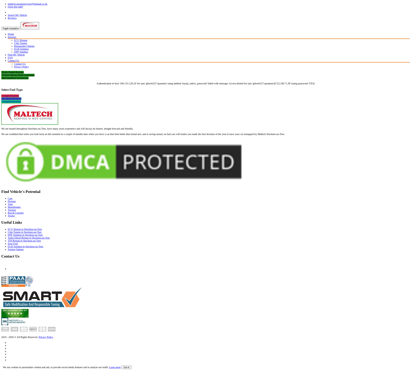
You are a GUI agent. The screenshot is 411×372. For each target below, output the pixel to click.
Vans (10, 204)
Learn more (115, 367)
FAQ (10, 57)
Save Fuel (13, 243)
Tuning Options (16, 249)
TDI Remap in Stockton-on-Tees (24, 240)
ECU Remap (20, 40)
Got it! (126, 367)
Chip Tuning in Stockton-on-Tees (25, 232)
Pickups (12, 201)
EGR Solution (21, 49)
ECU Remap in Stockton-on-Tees (25, 229)
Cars (10, 198)
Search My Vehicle (17, 15)
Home (11, 34)
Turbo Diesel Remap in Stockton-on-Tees (29, 238)
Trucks (11, 215)
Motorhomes (14, 207)
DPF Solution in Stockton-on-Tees (25, 235)
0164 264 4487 (15, 6)
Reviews (12, 18)
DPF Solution (21, 52)
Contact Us (13, 60)
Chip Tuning (20, 43)
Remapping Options (24, 46)
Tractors (12, 210)
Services (12, 37)
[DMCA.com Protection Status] (123, 185)
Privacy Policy (21, 66)
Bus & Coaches (16, 212)
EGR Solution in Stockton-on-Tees (25, 246)
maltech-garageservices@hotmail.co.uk (27, 4)
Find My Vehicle (16, 54)
